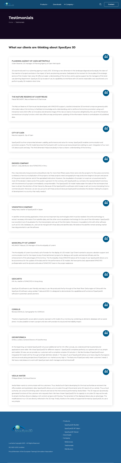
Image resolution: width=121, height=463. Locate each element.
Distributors (69, 449)
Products (66, 421)
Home (11, 22)
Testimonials (69, 445)
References (69, 442)
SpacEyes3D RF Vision (72, 428)
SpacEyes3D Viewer (72, 432)
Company (66, 438)
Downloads (67, 435)
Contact (111, 4)
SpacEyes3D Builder (72, 425)
